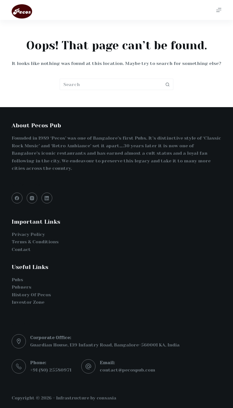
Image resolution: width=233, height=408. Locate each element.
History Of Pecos (31, 294)
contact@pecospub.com (127, 370)
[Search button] (167, 84)
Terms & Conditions (35, 241)
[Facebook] (17, 198)
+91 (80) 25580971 (50, 370)
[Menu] (218, 10)
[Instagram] (32, 198)
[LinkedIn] (46, 198)
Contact (21, 249)
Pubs (17, 279)
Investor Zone (28, 302)
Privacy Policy (28, 234)
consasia (106, 398)
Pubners (21, 287)
